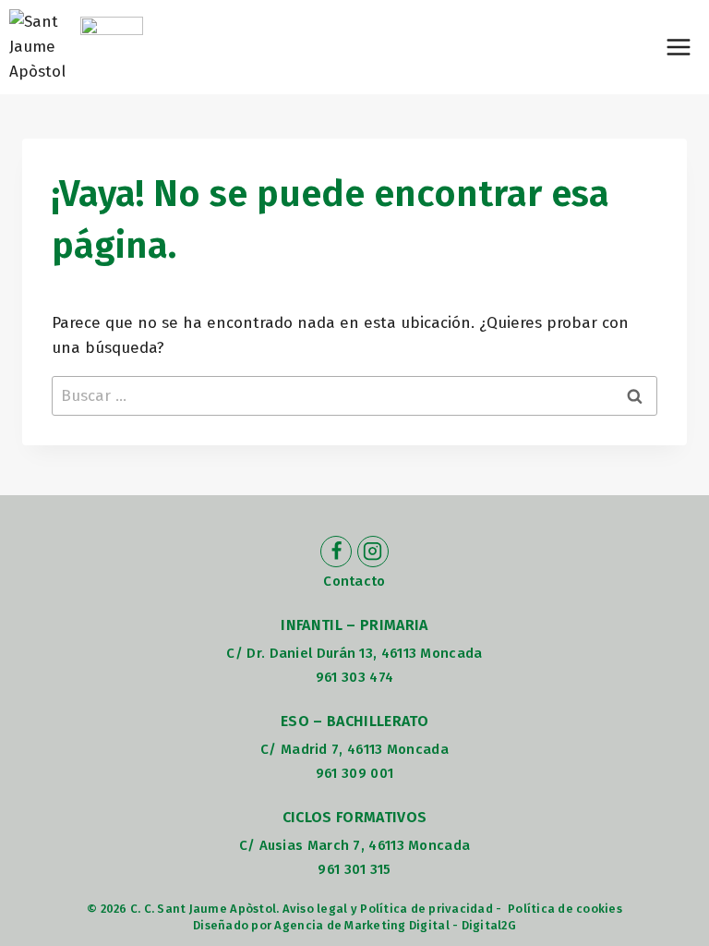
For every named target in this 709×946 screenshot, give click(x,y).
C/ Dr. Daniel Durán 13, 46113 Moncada (354, 653)
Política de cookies (565, 909)
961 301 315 (354, 869)
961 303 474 (354, 677)
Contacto (354, 581)
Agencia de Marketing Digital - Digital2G (394, 925)
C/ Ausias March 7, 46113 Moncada (355, 845)
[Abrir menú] (678, 47)
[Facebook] (336, 551)
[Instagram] (373, 551)
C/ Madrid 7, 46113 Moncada (354, 749)
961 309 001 (354, 773)
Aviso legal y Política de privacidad (387, 909)
